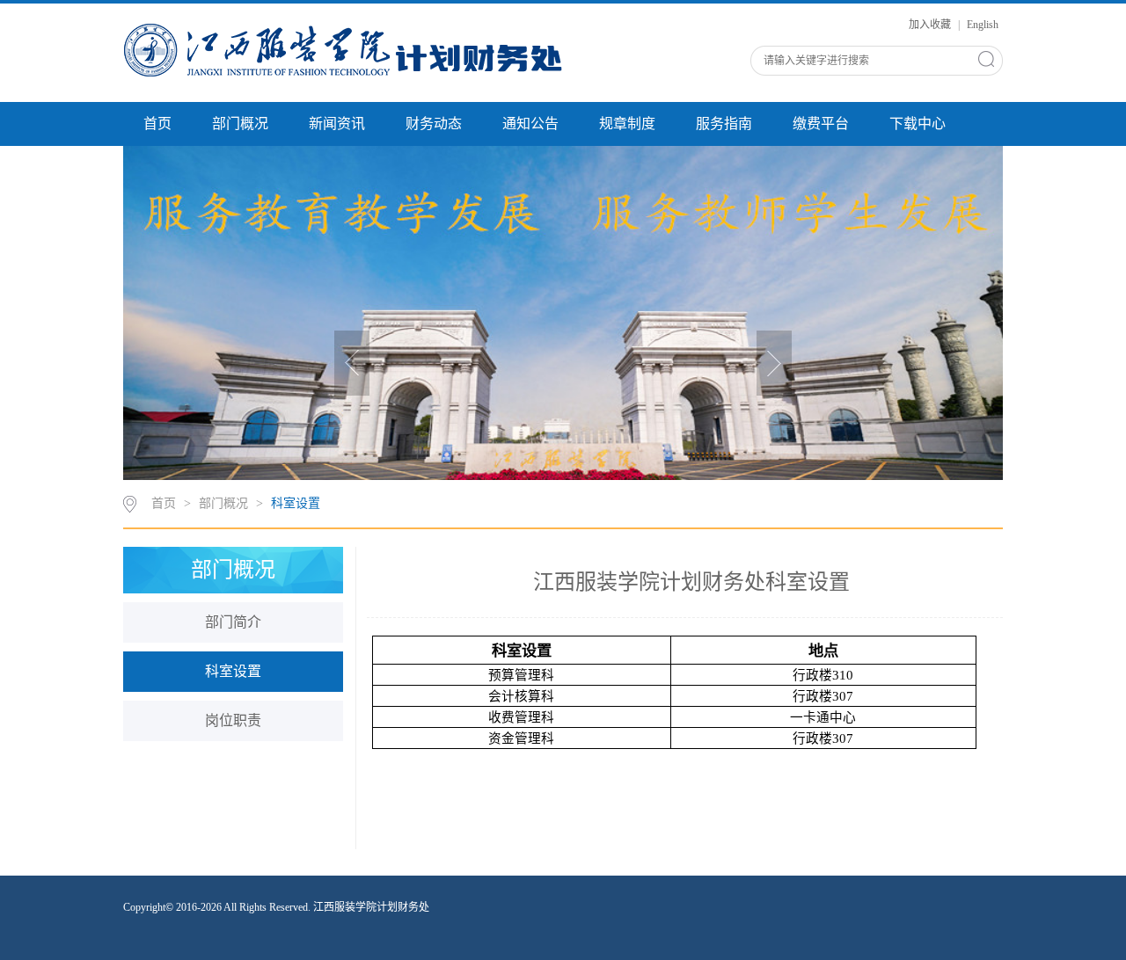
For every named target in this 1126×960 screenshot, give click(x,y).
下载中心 (917, 123)
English (982, 24)
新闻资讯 (337, 123)
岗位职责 (233, 720)
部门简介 (233, 622)
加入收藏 (931, 24)
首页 (157, 123)
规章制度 (627, 123)
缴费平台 (821, 123)
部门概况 (240, 123)
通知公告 (530, 123)
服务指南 (724, 123)
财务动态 (434, 123)
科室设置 (295, 503)
